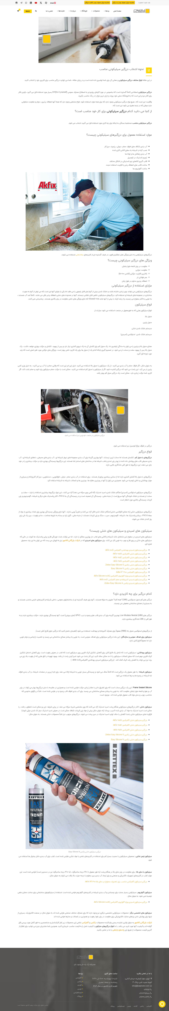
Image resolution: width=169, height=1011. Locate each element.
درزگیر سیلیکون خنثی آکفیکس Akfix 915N (130, 561)
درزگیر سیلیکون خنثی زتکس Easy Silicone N (129, 568)
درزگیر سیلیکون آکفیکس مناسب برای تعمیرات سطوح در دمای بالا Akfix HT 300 (116, 881)
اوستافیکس (78, 992)
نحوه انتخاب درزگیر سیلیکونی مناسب (121, 69)
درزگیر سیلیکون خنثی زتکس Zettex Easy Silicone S (126, 564)
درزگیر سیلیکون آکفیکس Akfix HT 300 (131, 572)
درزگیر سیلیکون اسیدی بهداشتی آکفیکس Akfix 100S (126, 550)
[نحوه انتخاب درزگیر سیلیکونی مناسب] (84, 40)
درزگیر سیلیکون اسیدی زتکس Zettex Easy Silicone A (125, 583)
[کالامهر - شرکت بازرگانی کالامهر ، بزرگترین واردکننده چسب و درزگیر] (141, 10)
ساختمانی (79, 254)
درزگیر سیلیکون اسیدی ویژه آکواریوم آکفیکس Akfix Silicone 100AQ (120, 575)
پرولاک (79, 996)
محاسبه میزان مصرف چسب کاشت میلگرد (97, 2)
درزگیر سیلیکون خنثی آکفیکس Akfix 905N (130, 553)
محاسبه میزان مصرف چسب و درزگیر (123, 2)
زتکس (79, 981)
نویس (79, 988)
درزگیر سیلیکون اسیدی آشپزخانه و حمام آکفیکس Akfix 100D (123, 579)
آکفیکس (79, 977)
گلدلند (79, 985)
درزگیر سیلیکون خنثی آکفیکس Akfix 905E (130, 557)
